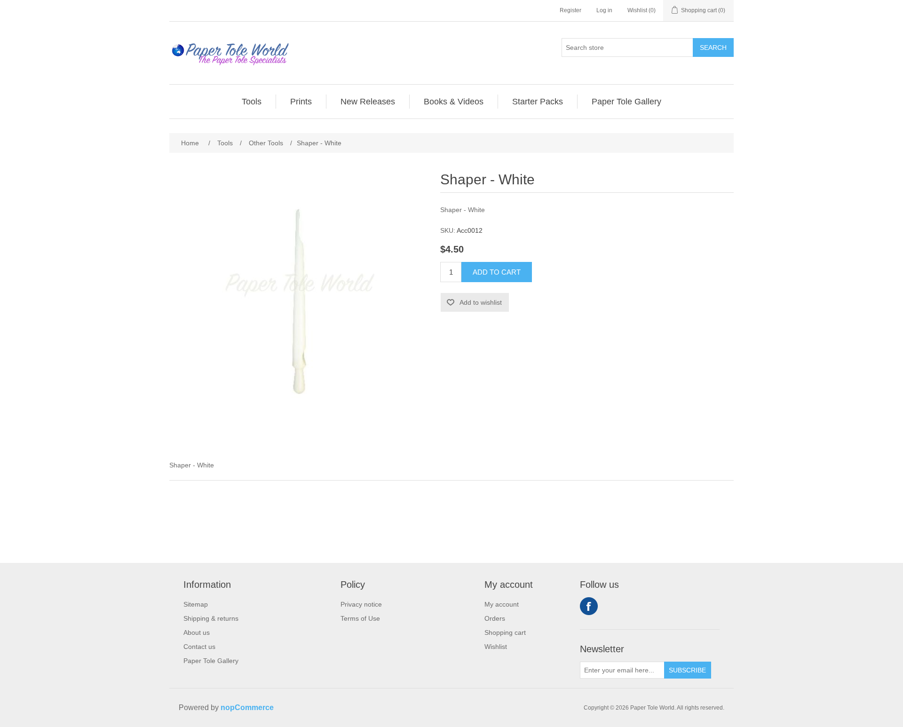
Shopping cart (505, 632)
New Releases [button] (368, 101)
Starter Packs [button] (537, 101)
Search (713, 47)
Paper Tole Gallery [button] (626, 101)
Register (570, 10)
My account (501, 604)
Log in (604, 10)
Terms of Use (360, 618)
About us (196, 632)
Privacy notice (361, 604)
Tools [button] (251, 101)
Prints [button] (301, 101)
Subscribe (687, 670)
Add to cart (497, 272)
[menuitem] (252, 102)
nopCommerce (247, 707)
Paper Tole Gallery (210, 660)
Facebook (589, 606)
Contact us (199, 646)
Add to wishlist (480, 302)
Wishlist (495, 646)
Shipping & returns (210, 618)
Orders (494, 618)
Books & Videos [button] (453, 101)
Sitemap (195, 604)
